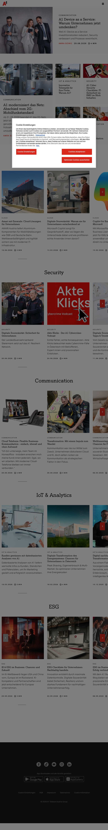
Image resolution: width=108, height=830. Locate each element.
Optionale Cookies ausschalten (77, 160)
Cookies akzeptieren (76, 152)
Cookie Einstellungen (26, 152)
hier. (38, 146)
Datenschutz (40, 135)
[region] (54, 143)
